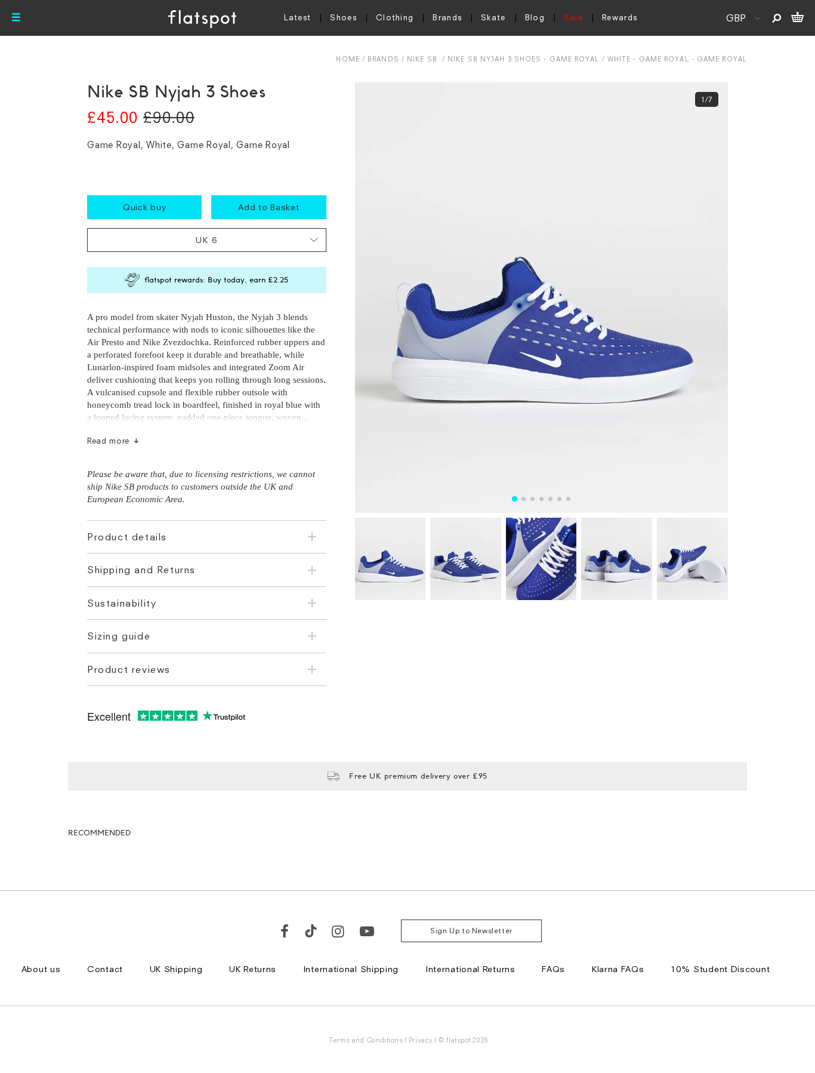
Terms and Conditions (366, 1040)
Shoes (343, 17)
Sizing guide (118, 636)
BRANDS (383, 59)
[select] (206, 240)
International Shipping (351, 969)
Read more (108, 440)
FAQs (553, 969)
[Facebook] (285, 931)
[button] (514, 499)
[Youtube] (367, 931)
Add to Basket (268, 207)
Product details (127, 537)
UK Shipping (176, 969)
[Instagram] (338, 931)
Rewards (619, 17)
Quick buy (144, 207)
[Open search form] (776, 18)
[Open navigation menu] (16, 18)
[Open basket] (797, 18)
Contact (105, 969)
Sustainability (121, 603)
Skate (493, 17)
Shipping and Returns (141, 570)
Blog (535, 17)
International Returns (470, 969)
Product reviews (129, 669)
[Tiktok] (310, 931)
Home (347, 59)
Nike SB (422, 59)
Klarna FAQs (618, 969)
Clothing (394, 17)
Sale (573, 17)
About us (41, 969)
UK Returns (252, 969)
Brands (447, 17)
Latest (297, 17)
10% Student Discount (720, 969)
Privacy (421, 1040)
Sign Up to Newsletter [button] (471, 930)
